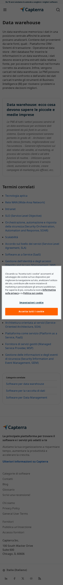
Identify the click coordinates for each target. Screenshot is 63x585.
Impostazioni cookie (31, 302)
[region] (31, 292)
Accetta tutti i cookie (31, 311)
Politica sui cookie (33, 293)
